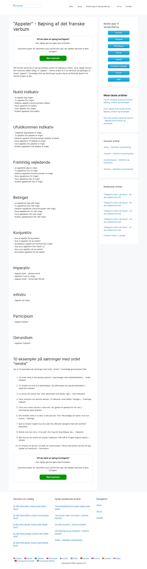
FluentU (119, 73)
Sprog (79, 6)
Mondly (118, 53)
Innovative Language (119, 66)
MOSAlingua (119, 46)
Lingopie (118, 59)
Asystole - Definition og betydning (118, 154)
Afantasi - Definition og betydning (118, 169)
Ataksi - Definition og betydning (117, 147)
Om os (119, 6)
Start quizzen (53, 58)
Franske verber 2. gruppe (114, 235)
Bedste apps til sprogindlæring (98, 6)
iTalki (119, 79)
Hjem (71, 6)
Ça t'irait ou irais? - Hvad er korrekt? (70, 524)
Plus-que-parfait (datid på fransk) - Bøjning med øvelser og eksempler (118, 121)
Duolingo (118, 33)
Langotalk (118, 39)
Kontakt (129, 6)
